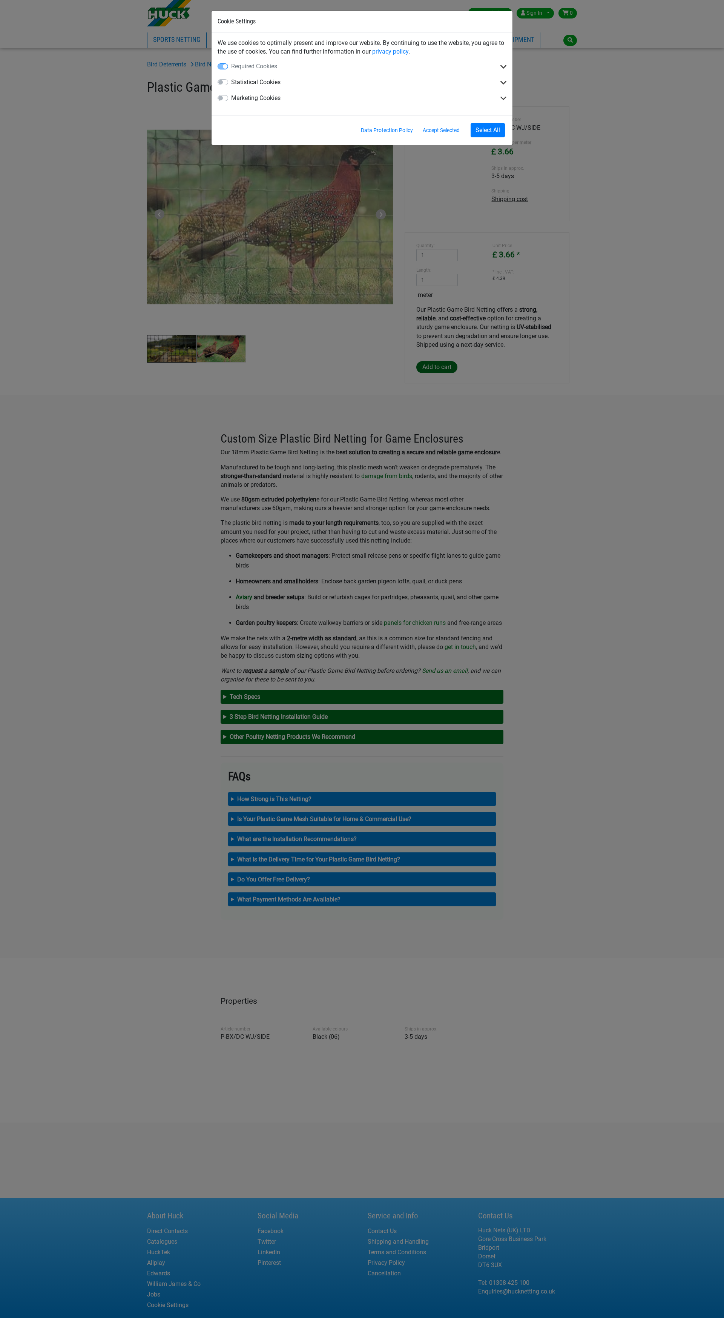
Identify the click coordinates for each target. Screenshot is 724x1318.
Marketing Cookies (256, 98)
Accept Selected (441, 130)
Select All (488, 130)
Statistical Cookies (256, 82)
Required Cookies (254, 66)
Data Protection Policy (387, 130)
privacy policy (390, 51)
